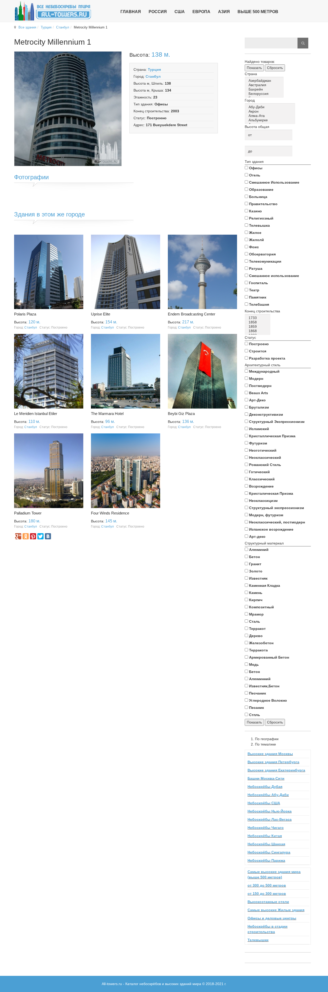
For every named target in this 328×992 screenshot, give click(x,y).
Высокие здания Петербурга (273, 762)
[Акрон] (271, 111)
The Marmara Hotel (107, 413)
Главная (130, 11)
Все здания (27, 27)
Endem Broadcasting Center (191, 314)
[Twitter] (40, 536)
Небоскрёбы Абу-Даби (268, 795)
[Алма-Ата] (271, 116)
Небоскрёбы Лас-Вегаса (270, 819)
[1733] (258, 318)
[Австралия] (265, 85)
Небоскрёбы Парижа (266, 860)
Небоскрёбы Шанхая (266, 844)
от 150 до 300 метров (267, 893)
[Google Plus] (18, 536)
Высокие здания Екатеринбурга (276, 770)
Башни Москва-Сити (266, 778)
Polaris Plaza (25, 314)
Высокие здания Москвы (270, 754)
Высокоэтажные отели (268, 902)
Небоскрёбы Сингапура (269, 852)
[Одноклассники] (26, 536)
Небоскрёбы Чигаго (266, 828)
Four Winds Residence (110, 513)
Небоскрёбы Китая (265, 836)
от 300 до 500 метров (267, 885)
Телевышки (258, 940)
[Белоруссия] (265, 94)
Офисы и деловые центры (272, 918)
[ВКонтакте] (48, 536)
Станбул (62, 27)
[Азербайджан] (265, 80)
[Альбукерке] (271, 120)
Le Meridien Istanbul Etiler (35, 413)
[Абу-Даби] (271, 107)
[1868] (258, 331)
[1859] (258, 326)
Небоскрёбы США (264, 803)
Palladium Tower (28, 513)
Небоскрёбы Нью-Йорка (270, 811)
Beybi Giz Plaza (181, 413)
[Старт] (303, 43)
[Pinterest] (33, 536)
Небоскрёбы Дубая (265, 787)
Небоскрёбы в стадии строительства (268, 929)
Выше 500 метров (258, 11)
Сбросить (275, 68)
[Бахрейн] (265, 89)
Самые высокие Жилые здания (276, 910)
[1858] (258, 322)
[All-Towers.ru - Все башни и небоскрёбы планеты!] (52, 11)
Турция (46, 27)
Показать (254, 68)
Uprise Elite (100, 314)
